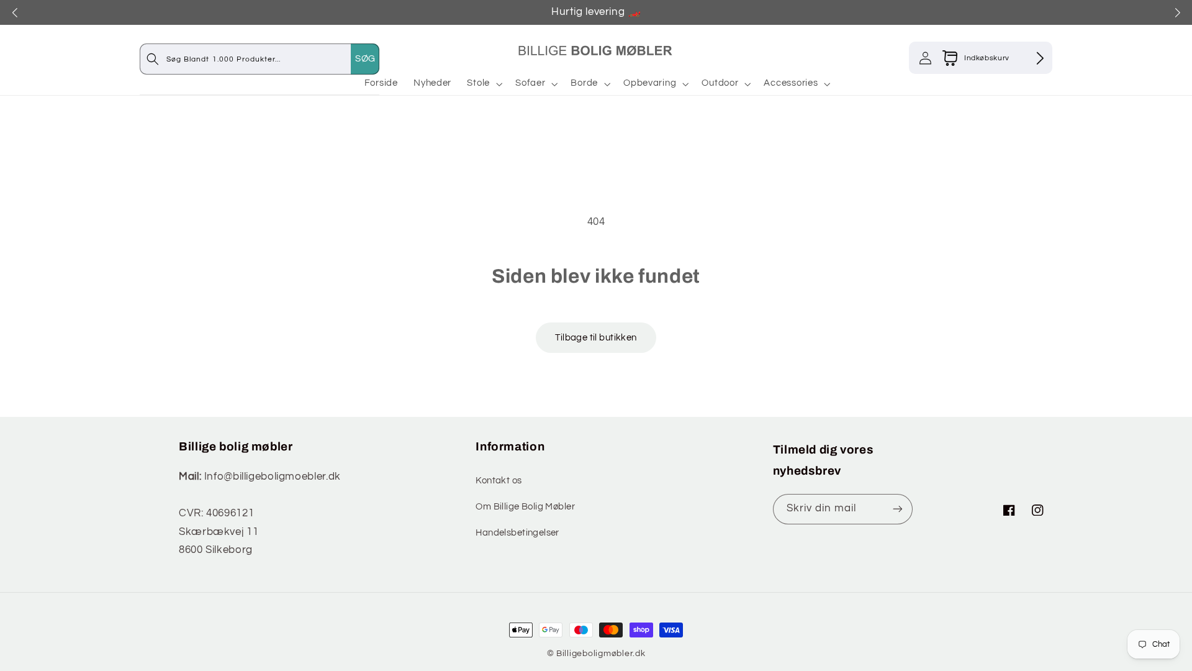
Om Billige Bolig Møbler (525, 506)
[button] (483, 83)
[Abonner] (897, 509)
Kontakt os (499, 480)
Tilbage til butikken (595, 337)
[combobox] (272, 58)
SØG (365, 58)
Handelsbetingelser (517, 532)
